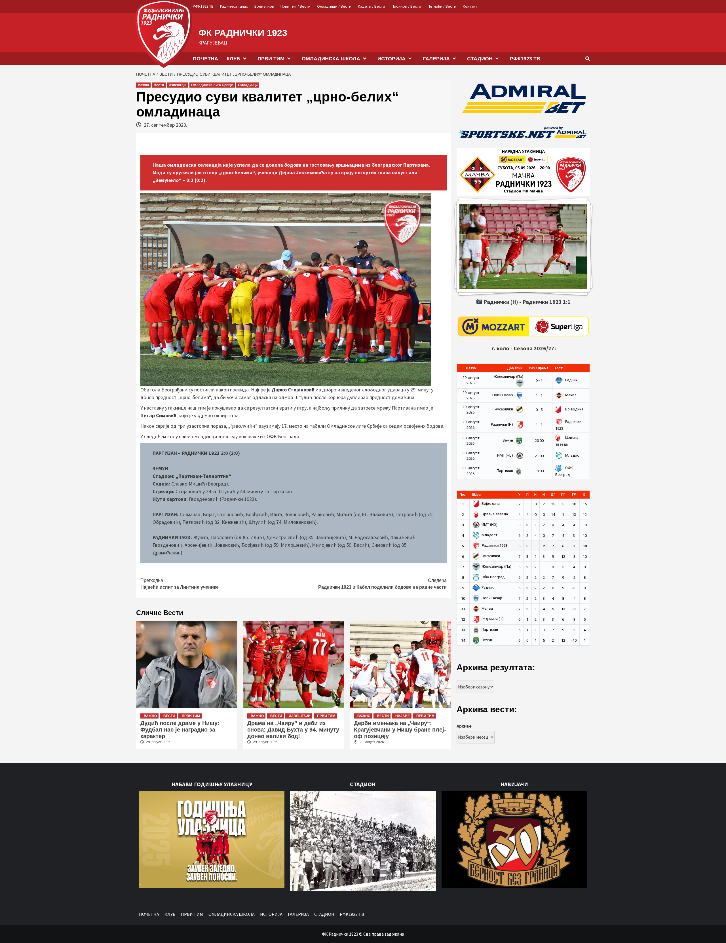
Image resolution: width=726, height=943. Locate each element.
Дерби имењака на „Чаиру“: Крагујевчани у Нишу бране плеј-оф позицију (400, 729)
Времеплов (264, 6)
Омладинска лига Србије (212, 85)
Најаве (402, 716)
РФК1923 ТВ (203, 6)
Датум (471, 368)
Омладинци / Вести (334, 6)
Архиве (464, 726)
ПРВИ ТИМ (271, 59)
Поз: (463, 495)
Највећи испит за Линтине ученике (179, 584)
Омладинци (248, 85)
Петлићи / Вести (442, 6)
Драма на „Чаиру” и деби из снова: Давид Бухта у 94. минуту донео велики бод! (293, 729)
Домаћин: (515, 368)
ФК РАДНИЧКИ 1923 (243, 33)
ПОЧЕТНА (205, 59)
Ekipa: (477, 495)
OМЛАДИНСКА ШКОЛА (331, 59)
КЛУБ (233, 59)
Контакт (470, 6)
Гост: (559, 368)
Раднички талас (234, 6)
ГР (574, 495)
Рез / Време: (539, 368)
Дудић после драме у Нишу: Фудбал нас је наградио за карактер (180, 729)
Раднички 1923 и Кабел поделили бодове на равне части (382, 584)
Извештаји (177, 85)
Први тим (191, 716)
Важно (143, 85)
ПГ (563, 495)
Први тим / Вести (295, 6)
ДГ (553, 495)
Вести (159, 85)
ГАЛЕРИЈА (436, 59)
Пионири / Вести (406, 6)
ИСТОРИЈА (391, 59)
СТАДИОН (480, 59)
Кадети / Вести (371, 6)
